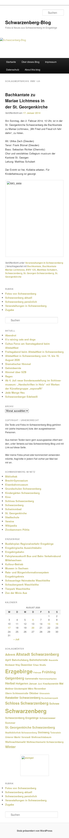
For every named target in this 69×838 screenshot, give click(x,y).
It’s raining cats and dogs (20, 339)
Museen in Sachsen (16, 568)
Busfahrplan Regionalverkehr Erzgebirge (29, 544)
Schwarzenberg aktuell (18, 297)
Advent (10, 654)
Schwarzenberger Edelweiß (21, 396)
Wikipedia (11, 525)
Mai (61, 683)
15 (49, 624)
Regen (9, 376)
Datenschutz (12, 69)
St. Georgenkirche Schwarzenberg (30, 727)
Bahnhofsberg (20, 660)
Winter (10, 746)
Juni (40, 683)
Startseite (11, 61)
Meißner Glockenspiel (16, 688)
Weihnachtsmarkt (15, 742)
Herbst (10, 683)
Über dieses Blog (30, 61)
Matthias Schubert (47, 269)
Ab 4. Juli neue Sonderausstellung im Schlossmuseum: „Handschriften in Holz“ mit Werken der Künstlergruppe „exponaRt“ (33, 384)
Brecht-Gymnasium (16, 480)
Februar (37, 672)
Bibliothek (11, 476)
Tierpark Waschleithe (17, 589)
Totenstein (55, 732)
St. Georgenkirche (16, 513)
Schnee (54, 703)
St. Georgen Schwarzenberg (38, 273)
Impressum (51, 61)
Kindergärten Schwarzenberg (22, 493)
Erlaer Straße (39, 664)
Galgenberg (14, 678)
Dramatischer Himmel (18, 364)
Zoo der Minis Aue (16, 593)
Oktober (34, 693)
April (8, 660)
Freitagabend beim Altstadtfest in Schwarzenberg (34, 352)
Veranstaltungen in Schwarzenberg (44, 262)
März (30, 688)
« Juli (16, 639)
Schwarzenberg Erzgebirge (22, 718)
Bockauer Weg (12, 665)
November (40, 688)
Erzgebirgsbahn (14, 552)
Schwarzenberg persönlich (21, 301)
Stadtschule (12, 517)
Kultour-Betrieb (14, 564)
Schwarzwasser (47, 718)
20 (33, 627)
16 (57, 624)
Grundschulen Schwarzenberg (23, 488)
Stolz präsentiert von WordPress (34, 830)
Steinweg (43, 732)
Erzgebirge (19, 671)
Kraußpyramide (50, 683)
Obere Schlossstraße (16, 693)
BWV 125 (31, 269)
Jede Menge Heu (15, 392)
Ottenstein (44, 693)
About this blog (32, 69)
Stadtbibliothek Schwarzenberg (21, 732)
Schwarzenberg (13, 273)
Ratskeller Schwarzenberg (22, 698)
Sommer (10, 723)
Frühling (49, 671)
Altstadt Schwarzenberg (37, 654)
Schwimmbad (13, 509)
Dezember (26, 665)
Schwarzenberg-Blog (28, 22)
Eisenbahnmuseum (16, 484)
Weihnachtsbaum (41, 737)
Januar (33, 683)
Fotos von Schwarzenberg (20, 293)
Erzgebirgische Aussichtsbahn (23, 548)
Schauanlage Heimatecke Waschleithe (27, 580)
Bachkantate (34, 266)
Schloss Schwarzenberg (19, 501)
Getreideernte (13, 368)
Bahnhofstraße (38, 660)
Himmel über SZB (15, 372)
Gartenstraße (31, 678)
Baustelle (53, 660)
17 (9, 627)
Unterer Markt (13, 737)
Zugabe (9, 310)
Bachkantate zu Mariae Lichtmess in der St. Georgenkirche (26, 101)
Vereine (9, 521)
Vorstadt (25, 737)
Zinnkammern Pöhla (17, 529)
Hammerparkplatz (48, 678)
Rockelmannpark (49, 697)
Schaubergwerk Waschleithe (22, 584)
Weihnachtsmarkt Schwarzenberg (44, 742)
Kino (8, 497)
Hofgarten (22, 683)
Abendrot (10, 335)
